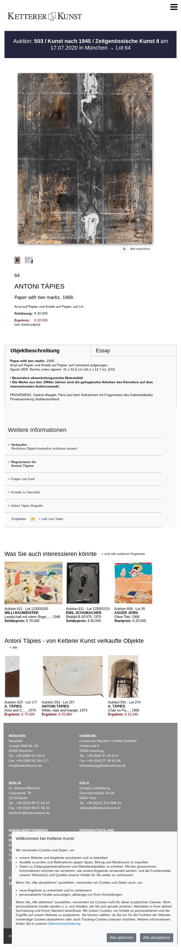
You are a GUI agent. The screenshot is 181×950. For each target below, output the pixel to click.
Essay (103, 351)
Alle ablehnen (121, 938)
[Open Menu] (174, 7)
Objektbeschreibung (34, 351)
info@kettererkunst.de (25, 765)
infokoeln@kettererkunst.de (99, 808)
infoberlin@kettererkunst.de (29, 813)
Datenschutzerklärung (64, 923)
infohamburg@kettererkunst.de (102, 765)
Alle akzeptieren (156, 938)
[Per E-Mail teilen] (31, 519)
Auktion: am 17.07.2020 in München (90, 44)
